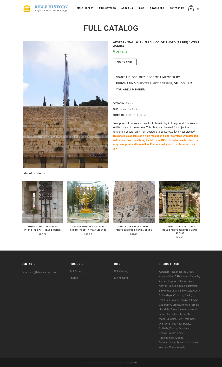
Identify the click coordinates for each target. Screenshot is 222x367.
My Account (121, 277)
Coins (196, 290)
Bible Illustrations (169, 290)
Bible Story (186, 290)
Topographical (167, 342)
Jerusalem (125, 109)
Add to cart (124, 62)
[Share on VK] (145, 114)
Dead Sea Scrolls (168, 300)
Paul (179, 323)
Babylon (173, 285)
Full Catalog (76, 271)
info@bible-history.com (42, 272)
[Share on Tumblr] (137, 114)
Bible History (131, 363)
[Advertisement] (43, 306)
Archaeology (166, 281)
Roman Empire (167, 333)
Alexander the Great (182, 271)
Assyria (163, 285)
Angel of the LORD (169, 276)
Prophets (184, 328)
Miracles (171, 318)
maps (162, 318)
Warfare (163, 347)
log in (184, 83)
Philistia (163, 328)
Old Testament (167, 323)
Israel (162, 314)
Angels (185, 276)
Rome (180, 333)
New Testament (186, 318)
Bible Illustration (188, 285)
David (188, 295)
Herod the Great (168, 309)
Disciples (185, 300)
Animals (194, 276)
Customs (178, 295)
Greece (176, 304)
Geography (165, 304)
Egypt (194, 300)
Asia (191, 281)
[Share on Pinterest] (141, 114)
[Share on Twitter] (130, 114)
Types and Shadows (188, 342)
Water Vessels (177, 347)
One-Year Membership (154, 83)
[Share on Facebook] (126, 114)
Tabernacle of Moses (171, 337)
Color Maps (165, 295)
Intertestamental (187, 309)
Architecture (181, 281)
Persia (186, 323)
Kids (189, 314)
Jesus (182, 314)
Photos (129, 103)
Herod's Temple (190, 304)
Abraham (164, 271)
